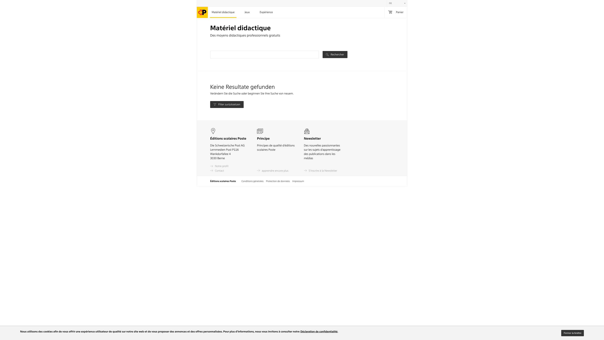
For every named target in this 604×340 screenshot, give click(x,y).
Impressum (298, 181)
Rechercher (337, 54)
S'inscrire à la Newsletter (322, 170)
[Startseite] (202, 12)
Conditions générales (252, 181)
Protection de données (278, 181)
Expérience (266, 12)
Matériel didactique (223, 12)
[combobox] (397, 3)
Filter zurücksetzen (229, 104)
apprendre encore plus (274, 170)
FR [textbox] (390, 3)
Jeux (247, 12)
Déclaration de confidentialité (319, 331)
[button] (572, 333)
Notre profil (221, 166)
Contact (219, 170)
